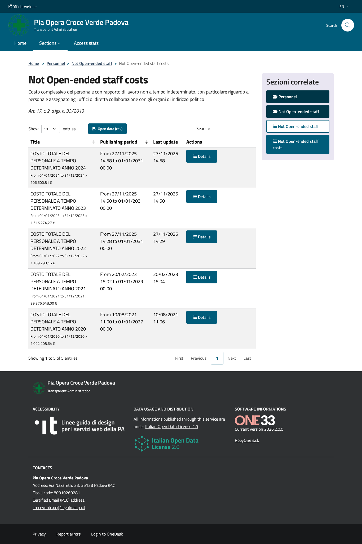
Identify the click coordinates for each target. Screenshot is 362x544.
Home (33, 63)
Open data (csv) (109, 128)
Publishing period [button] (118, 141)
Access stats (86, 43)
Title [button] (35, 141)
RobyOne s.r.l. (247, 440)
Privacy (39, 534)
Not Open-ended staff (92, 63)
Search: (203, 128)
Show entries (52, 129)
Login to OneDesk (107, 534)
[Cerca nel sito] (347, 25)
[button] (344, 6)
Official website (24, 6)
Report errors (68, 534)
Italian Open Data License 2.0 (171, 426)
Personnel (56, 63)
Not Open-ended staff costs (296, 144)
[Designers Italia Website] (80, 425)
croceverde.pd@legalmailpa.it (59, 507)
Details (204, 156)
